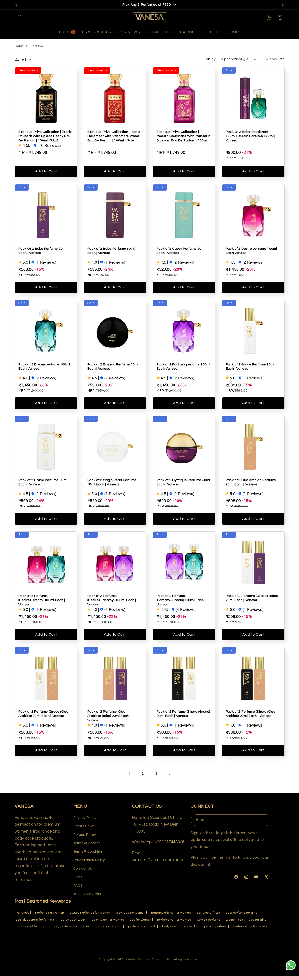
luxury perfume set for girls (70, 926)
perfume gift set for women (171, 912)
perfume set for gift (142, 926)
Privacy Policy (84, 817)
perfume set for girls (30, 926)
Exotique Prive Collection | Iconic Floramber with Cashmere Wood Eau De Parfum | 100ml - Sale (113, 136)
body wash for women (108, 919)
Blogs (78, 877)
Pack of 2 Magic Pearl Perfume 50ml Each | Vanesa (112, 482)
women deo (234, 919)
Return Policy (84, 826)
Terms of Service (87, 843)
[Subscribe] (265, 820)
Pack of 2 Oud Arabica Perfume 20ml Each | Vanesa (250, 482)
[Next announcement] (283, 4)
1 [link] (129, 773)
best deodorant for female (35, 919)
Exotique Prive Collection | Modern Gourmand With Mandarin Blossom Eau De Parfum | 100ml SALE (183, 136)
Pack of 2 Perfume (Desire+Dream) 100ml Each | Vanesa (41, 600)
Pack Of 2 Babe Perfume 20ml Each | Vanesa (42, 250)
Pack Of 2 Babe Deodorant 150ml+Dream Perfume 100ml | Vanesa (250, 136)
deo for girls (257, 919)
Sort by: (210, 59)
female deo (190, 926)
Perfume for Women (49, 912)
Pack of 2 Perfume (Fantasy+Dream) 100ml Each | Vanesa (181, 600)
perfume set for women (174, 919)
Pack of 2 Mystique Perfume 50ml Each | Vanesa (183, 482)
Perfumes (22, 912)
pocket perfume (216, 926)
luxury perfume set (109, 926)
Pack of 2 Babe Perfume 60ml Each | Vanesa (111, 250)
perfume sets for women (251, 926)
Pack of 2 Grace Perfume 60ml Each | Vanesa (42, 482)
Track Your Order (87, 894)
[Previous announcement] (16, 4)
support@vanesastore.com (157, 860)
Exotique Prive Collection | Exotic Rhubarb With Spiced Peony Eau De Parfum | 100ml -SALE (45, 136)
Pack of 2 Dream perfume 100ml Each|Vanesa (44, 366)
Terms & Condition (88, 851)
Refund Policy (84, 834)
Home (19, 46)
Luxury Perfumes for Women (90, 912)
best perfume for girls (241, 912)
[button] (20, 17)
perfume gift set (208, 912)
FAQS (78, 885)
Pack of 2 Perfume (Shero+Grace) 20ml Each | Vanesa (183, 713)
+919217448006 (169, 842)
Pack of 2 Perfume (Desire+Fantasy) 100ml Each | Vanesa (111, 600)
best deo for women (130, 912)
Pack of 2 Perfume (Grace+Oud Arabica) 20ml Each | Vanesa (43, 713)
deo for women (140, 919)
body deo (169, 926)
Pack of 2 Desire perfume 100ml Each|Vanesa (251, 250)
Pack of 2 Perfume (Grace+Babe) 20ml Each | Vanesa (251, 598)
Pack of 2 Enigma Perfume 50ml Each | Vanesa (113, 366)
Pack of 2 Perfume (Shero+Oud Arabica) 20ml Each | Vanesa (250, 713)
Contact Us (82, 868)
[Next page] (169, 773)
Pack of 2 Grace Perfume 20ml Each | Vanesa (249, 366)
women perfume (208, 919)
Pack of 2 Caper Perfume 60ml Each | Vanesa (181, 250)
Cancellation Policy (89, 860)
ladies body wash (73, 919)
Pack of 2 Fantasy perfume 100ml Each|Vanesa (183, 366)
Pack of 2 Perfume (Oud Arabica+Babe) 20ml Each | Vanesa (109, 716)
